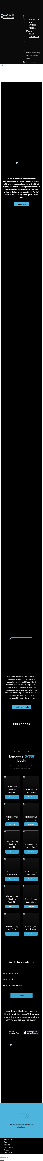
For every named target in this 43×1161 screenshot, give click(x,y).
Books (6, 1150)
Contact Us (8, 1152)
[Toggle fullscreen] (3, 1157)
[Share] (5, 1157)
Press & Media (10, 1147)
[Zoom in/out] (1, 1157)
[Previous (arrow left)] (1, 1160)
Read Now (12, 797)
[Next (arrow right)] (3, 1160)
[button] (21, 563)
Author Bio (8, 1139)
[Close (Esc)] (7, 1157)
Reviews (7, 1144)
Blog (5, 1142)
